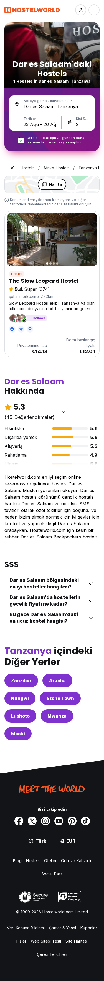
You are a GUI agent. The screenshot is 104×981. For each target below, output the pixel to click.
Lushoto (20, 716)
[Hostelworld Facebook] (18, 821)
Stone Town (60, 698)
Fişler (21, 941)
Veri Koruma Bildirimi (26, 927)
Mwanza (57, 716)
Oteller (50, 860)
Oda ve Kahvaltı (76, 860)
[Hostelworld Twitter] (32, 821)
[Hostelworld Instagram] (45, 821)
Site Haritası (76, 941)
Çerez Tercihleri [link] (52, 954)
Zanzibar (21, 680)
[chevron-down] (63, 411)
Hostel (16, 274)
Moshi (18, 733)
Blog (17, 860)
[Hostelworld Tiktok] (85, 821)
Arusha (57, 680)
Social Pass (52, 874)
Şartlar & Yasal (62, 927)
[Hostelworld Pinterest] (72, 821)
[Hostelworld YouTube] (58, 821)
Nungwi (20, 698)
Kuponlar (88, 927)
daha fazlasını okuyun (72, 204)
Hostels (33, 860)
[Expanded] (12, 167)
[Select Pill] (80, 9)
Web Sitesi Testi (46, 941)
